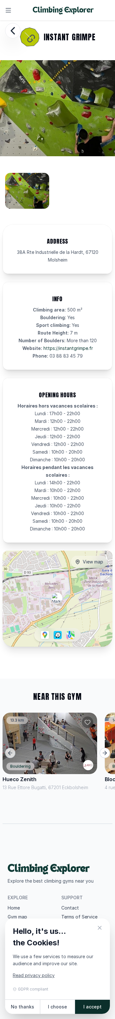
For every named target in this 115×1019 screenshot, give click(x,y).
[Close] (100, 929)
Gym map (17, 916)
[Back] (12, 30)
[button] (57, 598)
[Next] (105, 753)
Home (14, 907)
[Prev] (10, 753)
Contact (70, 907)
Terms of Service (79, 916)
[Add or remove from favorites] (87, 722)
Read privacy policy (34, 975)
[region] (57, 193)
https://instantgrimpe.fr (68, 348)
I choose (57, 1006)
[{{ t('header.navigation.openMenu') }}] (8, 10)
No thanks (22, 1006)
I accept (92, 1006)
